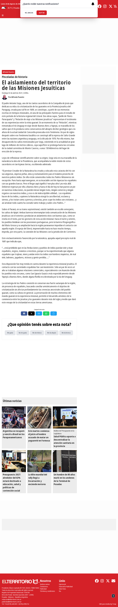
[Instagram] (105, 6)
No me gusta (23, 333)
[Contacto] (113, 581)
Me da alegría (51, 333)
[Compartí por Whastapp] (46, 313)
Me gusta (10, 333)
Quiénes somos (45, 584)
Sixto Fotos (62, 589)
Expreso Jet (62, 584)
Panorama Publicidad (66, 586)
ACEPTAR (41, 13)
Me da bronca (66, 333)
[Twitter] (110, 6)
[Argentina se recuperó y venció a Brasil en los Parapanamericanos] (14, 417)
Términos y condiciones (47, 591)
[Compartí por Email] (39, 313)
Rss (60, 591)
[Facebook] (99, 6)
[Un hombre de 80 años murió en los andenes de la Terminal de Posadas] (65, 461)
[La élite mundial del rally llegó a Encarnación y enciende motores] (39, 461)
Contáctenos (44, 586)
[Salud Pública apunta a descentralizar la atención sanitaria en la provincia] (65, 417)
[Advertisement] (59, 601)
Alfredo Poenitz (8, 72)
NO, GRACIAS (29, 13)
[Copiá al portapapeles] (53, 313)
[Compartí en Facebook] (24, 313)
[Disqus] (39, 368)
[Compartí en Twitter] (31, 313)
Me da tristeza (36, 333)
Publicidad (43, 589)
